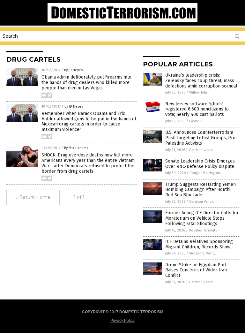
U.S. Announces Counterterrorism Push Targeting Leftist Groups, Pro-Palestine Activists (201, 138)
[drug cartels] (122, 21)
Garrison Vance (201, 150)
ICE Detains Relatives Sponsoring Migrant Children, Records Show (199, 244)
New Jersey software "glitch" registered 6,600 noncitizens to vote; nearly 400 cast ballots (197, 109)
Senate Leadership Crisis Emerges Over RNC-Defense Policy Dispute (200, 163)
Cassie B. (196, 121)
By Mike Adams (76, 148)
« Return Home (33, 197)
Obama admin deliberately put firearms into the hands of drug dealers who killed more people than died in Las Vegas (86, 82)
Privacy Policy (122, 320)
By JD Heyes (73, 70)
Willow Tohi (198, 92)
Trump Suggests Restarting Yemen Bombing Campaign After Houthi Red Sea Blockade (200, 190)
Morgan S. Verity (202, 253)
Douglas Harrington (204, 173)
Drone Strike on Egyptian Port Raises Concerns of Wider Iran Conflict (196, 270)
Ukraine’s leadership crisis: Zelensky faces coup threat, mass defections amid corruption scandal (201, 80)
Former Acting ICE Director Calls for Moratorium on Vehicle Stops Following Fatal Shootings (202, 218)
